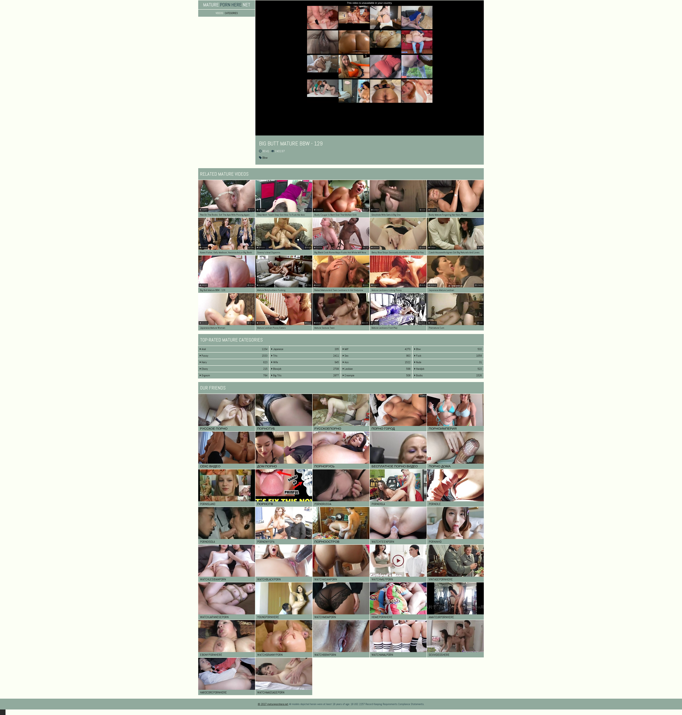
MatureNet (226, 5)
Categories (231, 13)
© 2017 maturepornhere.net (273, 704)
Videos (219, 13)
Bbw (265, 158)
